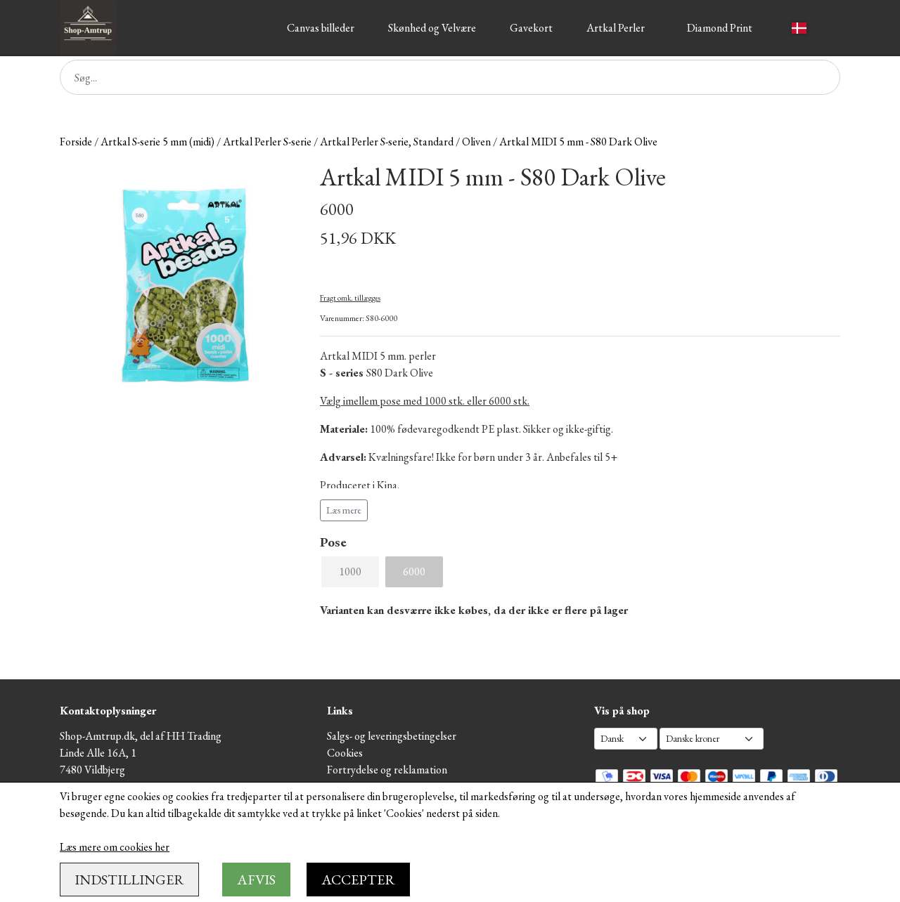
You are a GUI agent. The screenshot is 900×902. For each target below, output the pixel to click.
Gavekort (531, 27)
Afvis (256, 879)
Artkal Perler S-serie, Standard (387, 141)
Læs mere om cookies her (114, 846)
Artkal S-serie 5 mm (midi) (157, 141)
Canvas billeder (320, 27)
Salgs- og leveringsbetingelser (391, 735)
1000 (350, 571)
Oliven (476, 141)
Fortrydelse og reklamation (387, 769)
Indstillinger (129, 879)
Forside (76, 141)
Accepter (358, 879)
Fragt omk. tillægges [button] (350, 298)
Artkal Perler (615, 27)
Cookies (345, 752)
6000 (414, 571)
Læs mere (343, 510)
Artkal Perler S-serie (267, 141)
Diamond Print (719, 27)
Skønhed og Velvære (432, 27)
